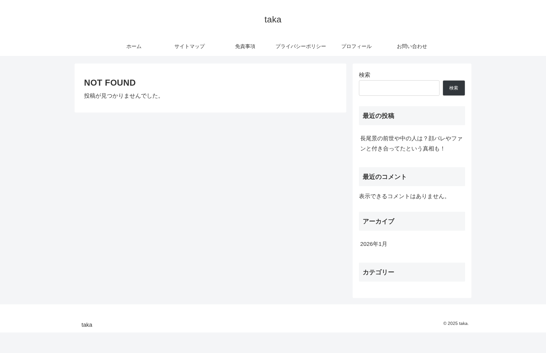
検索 (364, 75)
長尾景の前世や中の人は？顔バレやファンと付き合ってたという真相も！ (411, 143)
